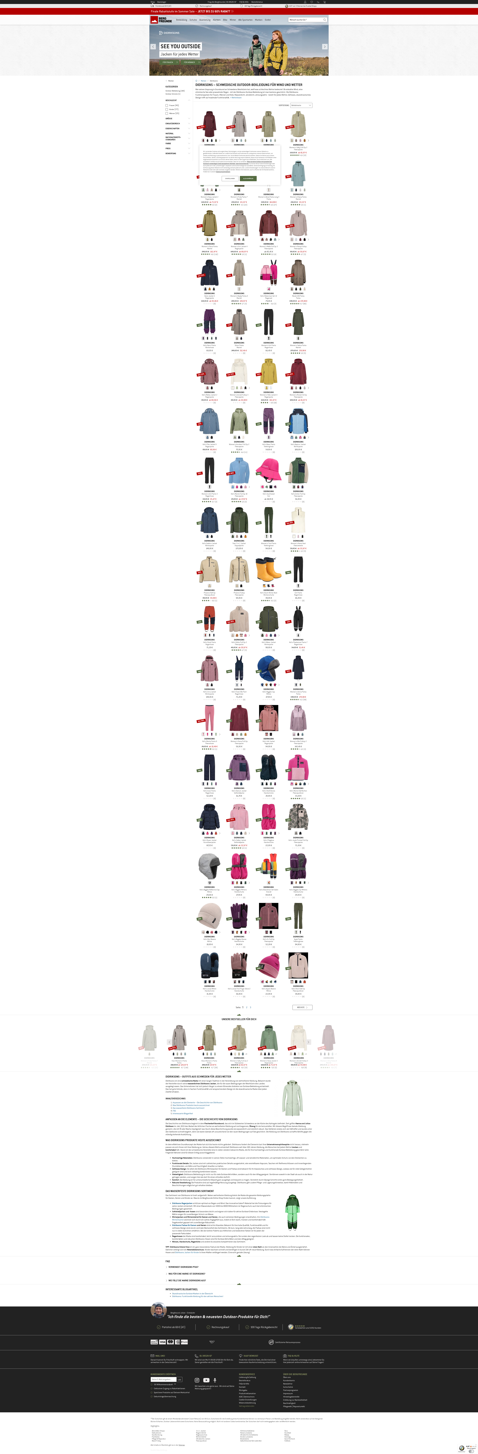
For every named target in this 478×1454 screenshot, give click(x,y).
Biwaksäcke (244, 1439)
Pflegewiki (287, 1406)
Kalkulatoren (156, 1433)
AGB (241, 1397)
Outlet (268, 19)
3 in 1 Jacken (201, 1431)
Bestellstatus (244, 1380)
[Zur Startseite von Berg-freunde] (162, 19)
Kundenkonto (289, 1380)
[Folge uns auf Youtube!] (208, 1381)
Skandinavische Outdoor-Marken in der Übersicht (192, 1293)
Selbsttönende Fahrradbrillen (251, 1441)
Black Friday (156, 1441)
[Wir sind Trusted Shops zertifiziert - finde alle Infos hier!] (291, 1327)
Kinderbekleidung (171, 62)
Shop (153, 2)
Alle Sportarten (245, 19)
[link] (178, 80)
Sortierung (284, 105)
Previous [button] (153, 46)
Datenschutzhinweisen (223, 172)
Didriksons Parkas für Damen (184, 1225)
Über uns (287, 1377)
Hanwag (287, 1437)
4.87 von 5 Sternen (303, 6)
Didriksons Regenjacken (182, 1203)
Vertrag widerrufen (246, 1406)
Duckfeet (287, 1433)
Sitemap (182, 1445)
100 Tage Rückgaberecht (253, 6)
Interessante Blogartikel (183, 1113)
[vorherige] (199, 140)
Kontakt (242, 1387)
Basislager (161, 2)
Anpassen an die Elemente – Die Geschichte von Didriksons (197, 1102)
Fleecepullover (201, 1441)
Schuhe (193, 19)
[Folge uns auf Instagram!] (199, 1381)
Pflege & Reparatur (159, 1439)
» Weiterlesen (236, 97)
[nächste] (220, 140)
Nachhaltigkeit (289, 1403)
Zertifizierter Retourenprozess (287, 1342)
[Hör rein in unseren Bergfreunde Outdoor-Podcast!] (217, 1381)
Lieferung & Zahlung (247, 1377)
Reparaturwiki (299, 1406)
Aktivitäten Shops (158, 1431)
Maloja (286, 1435)
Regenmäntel (201, 1433)
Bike (225, 19)
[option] (239, 45)
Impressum (288, 1393)
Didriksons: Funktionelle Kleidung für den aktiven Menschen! (197, 1296)
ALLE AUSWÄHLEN (248, 178)
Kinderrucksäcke (246, 1437)
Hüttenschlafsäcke (247, 1431)
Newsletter (287, 1384)
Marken (258, 19)
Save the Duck (289, 1439)
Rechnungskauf (205, 6)
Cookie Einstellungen (248, 1400)
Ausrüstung (204, 19)
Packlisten (156, 1437)
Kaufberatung (157, 1435)
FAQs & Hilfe (244, 1384)
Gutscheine (288, 1387)
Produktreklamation (247, 1393)
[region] (239, 165)
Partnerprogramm (290, 1390)
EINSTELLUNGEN (230, 178)
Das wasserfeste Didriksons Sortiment (189, 1108)
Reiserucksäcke (246, 1433)
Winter (233, 19)
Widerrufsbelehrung (247, 1403)
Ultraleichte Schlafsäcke (249, 1435)
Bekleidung (181, 19)
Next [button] (325, 46)
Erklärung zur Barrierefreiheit (295, 1400)
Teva (286, 1431)
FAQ (174, 1111)
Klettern (217, 19)
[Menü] (475, 1445)
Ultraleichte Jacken (203, 1439)
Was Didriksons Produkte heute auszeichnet (191, 1105)
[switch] (471, 1451)
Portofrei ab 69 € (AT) (163, 6)
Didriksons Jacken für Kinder (187, 1252)
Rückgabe (243, 1390)
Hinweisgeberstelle (291, 1397)
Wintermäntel (201, 1437)
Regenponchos (201, 1435)
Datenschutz (249, 1397)
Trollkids (287, 1441)
